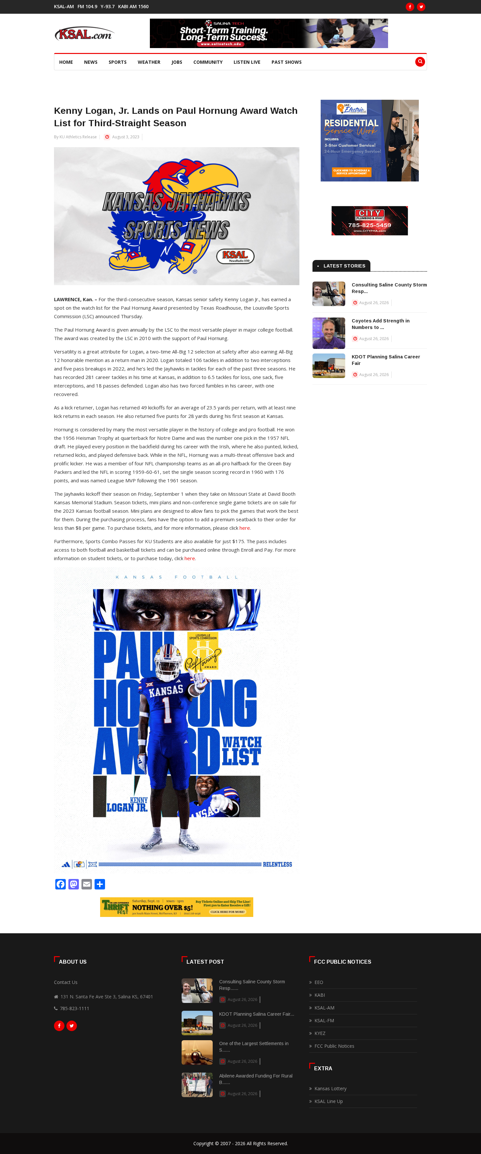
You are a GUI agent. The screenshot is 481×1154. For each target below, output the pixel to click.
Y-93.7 (108, 7)
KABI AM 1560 (133, 7)
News (91, 62)
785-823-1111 (74, 1008)
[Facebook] (410, 7)
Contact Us (66, 982)
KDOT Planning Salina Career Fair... (256, 1014)
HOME (66, 62)
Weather (149, 62)
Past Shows (287, 62)
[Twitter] (421, 7)
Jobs (176, 62)
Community (208, 62)
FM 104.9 (87, 7)
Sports (118, 62)
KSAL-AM (64, 7)
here (245, 528)
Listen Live (247, 62)
